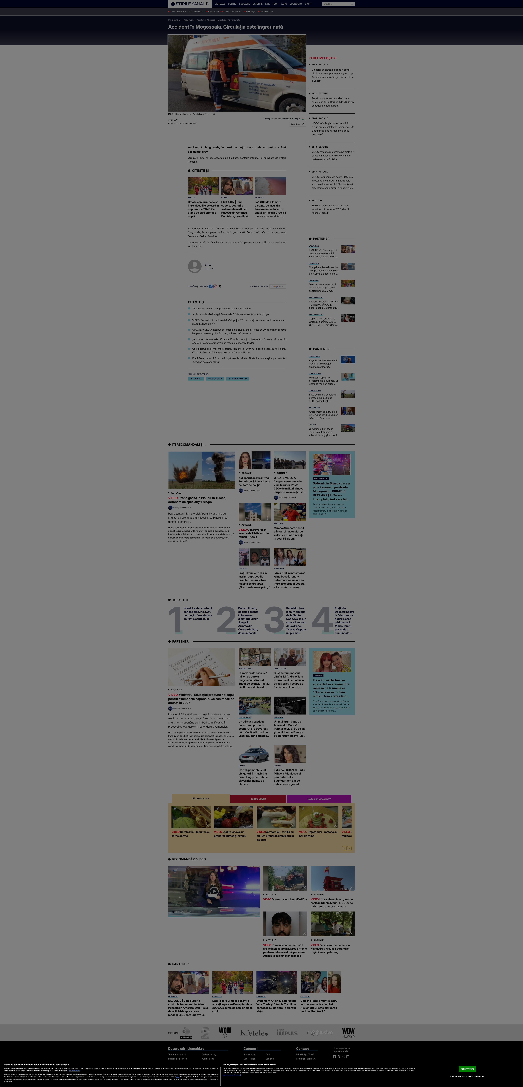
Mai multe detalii (74, 1071)
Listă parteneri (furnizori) (232, 1075)
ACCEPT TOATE (467, 1069)
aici (177, 1077)
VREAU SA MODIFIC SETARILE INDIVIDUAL (466, 1076)
